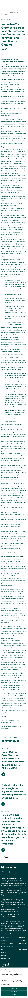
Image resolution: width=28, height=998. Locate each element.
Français (13, 871)
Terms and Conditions (7, 943)
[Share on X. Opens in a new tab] (6, 50)
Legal (3, 949)
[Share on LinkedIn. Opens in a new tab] (3, 50)
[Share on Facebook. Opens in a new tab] (9, 50)
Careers (3, 955)
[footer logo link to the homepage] (9, 867)
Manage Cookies (5, 958)
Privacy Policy (5, 937)
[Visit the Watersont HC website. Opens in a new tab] (5, 964)
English (4, 871)
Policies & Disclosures (7, 946)
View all (6, 857)
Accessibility (4, 940)
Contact (3, 952)
